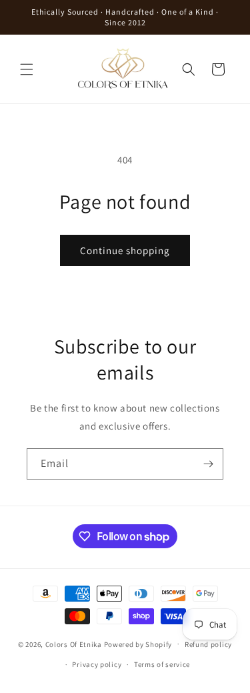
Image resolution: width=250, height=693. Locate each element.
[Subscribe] (208, 464)
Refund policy (208, 644)
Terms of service (162, 664)
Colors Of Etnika (73, 643)
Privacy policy (96, 664)
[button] (26, 69)
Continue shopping (125, 250)
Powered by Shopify (138, 643)
